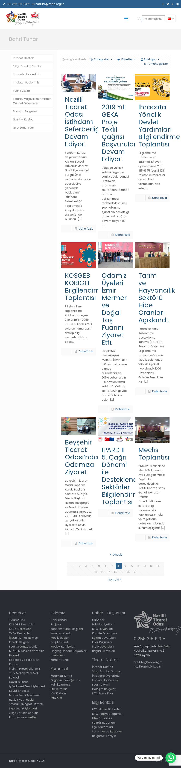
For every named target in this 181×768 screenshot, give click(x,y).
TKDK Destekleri (20, 633)
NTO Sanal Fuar (23, 128)
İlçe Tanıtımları (102, 727)
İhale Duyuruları (103, 647)
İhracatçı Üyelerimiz (26, 74)
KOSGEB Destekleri (22, 624)
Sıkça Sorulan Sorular (27, 66)
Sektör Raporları (103, 723)
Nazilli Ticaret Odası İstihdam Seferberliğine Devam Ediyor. (87, 122)
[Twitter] (168, 4)
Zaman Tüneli (60, 660)
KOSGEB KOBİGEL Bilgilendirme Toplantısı (85, 286)
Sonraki (113, 580)
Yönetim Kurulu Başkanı (67, 629)
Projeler (56, 624)
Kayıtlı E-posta (19, 691)
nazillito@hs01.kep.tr (148, 667)
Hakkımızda (59, 620)
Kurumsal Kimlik (61, 676)
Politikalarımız (60, 685)
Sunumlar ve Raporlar (107, 731)
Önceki (117, 555)
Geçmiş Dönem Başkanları (69, 651)
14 (157, 566)
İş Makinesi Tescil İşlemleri (27, 686)
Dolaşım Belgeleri (25, 111)
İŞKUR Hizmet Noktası (23, 638)
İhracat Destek (23, 58)
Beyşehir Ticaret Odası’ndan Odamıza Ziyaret (83, 457)
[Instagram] (177, 4)
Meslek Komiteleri (63, 647)
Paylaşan (150, 59)
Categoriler (102, 59)
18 (115, 572)
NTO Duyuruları (102, 629)
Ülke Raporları (102, 718)
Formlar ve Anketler (23, 717)
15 (95, 572)
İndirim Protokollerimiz (24, 669)
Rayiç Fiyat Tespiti (21, 700)
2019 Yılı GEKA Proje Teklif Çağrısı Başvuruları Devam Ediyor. (120, 133)
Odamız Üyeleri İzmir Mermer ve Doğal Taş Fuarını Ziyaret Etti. (114, 309)
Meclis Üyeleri (60, 638)
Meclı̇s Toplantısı (153, 453)
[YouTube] (172, 4)
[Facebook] (163, 4)
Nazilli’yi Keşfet (23, 119)
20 (128, 572)
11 (138, 566)
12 (145, 566)
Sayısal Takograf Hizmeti (26, 704)
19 (122, 572)
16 (102, 572)
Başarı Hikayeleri (103, 651)
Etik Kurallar (59, 689)
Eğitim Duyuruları (104, 638)
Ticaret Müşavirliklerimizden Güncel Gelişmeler (32, 101)
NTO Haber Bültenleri (106, 709)
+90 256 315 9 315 (17, 4)
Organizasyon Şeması (65, 680)
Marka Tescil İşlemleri (24, 695)
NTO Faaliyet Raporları (107, 714)
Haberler (98, 620)
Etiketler (127, 59)
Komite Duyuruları (104, 633)
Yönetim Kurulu (61, 633)
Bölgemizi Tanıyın (104, 736)
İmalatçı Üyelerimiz (26, 82)
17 (108, 572)
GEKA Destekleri (20, 629)
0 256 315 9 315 (149, 639)
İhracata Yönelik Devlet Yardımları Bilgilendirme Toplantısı (159, 126)
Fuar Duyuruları (102, 642)
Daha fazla (85, 229)
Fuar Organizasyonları (24, 647)
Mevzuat (56, 698)
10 (131, 566)
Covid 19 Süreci (19, 682)
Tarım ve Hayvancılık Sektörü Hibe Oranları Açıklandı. (156, 298)
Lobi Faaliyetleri (102, 624)
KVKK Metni (58, 693)
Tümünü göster (157, 64)
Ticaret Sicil (17, 620)
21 (135, 572)
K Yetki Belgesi (19, 642)
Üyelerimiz (58, 655)
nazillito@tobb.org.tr (49, 4)
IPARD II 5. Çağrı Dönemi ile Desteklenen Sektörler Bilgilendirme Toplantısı (122, 475)
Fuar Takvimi (21, 91)
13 (151, 566)
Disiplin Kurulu (60, 642)
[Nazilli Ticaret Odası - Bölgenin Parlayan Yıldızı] (22, 18)
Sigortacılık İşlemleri (23, 708)
